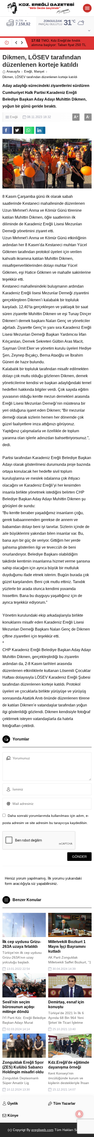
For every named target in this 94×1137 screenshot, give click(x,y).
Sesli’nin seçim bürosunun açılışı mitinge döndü (18, 1007)
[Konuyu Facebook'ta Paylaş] (7, 130)
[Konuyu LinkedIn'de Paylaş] (40, 130)
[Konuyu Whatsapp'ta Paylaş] (29, 130)
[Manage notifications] (79, 1114)
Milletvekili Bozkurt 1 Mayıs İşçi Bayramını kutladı (67, 946)
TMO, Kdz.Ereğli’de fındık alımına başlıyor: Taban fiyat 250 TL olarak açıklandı (58, 45)
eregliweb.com (42, 1130)
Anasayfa (13, 71)
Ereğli (28, 71)
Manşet (39, 71)
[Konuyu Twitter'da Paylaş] (18, 130)
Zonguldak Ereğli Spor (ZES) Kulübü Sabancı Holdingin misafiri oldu (23, 1067)
